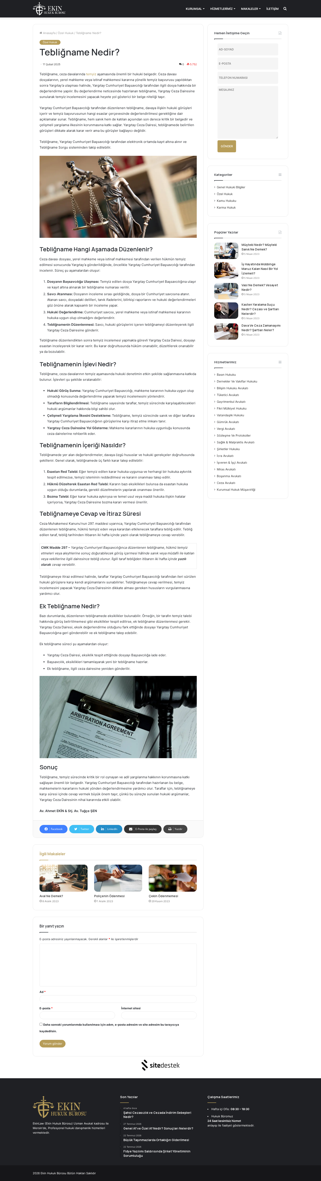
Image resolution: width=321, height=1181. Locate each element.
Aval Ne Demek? (51, 896)
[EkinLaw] (49, 8)
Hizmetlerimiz (221, 8)
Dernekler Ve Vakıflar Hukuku (237, 381)
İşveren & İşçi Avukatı (232, 462)
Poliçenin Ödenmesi (109, 896)
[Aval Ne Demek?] (64, 878)
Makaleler (249, 8)
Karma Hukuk (226, 207)
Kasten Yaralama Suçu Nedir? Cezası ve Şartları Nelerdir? (260, 309)
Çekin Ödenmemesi (163, 896)
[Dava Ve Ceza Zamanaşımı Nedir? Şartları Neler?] (226, 331)
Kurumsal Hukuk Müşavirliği (236, 489)
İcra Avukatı (225, 456)
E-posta (46, 1008)
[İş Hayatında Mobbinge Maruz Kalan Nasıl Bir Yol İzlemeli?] (226, 270)
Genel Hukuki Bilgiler (231, 187)
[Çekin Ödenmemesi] (173, 878)
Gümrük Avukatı (228, 422)
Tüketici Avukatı (228, 395)
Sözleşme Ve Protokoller (234, 435)
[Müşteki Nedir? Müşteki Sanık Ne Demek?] (226, 251)
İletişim (272, 8)
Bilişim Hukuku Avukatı (232, 388)
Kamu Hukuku (226, 200)
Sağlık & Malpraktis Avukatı (235, 442)
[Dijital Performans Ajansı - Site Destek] (160, 1065)
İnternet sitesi (131, 1008)
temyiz (91, 74)
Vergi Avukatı (226, 428)
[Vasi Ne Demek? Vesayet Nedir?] (226, 291)
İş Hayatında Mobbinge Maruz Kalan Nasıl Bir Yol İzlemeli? (260, 268)
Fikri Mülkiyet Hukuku (232, 408)
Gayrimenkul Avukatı (231, 401)
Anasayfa (48, 33)
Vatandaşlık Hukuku (230, 415)
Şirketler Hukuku (228, 449)
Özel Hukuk (66, 33)
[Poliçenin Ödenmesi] (118, 878)
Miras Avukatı (226, 469)
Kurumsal (194, 8)
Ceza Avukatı (226, 483)
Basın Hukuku (226, 374)
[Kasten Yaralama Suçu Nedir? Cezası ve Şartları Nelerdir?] (226, 310)
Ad (43, 992)
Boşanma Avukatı (229, 476)
